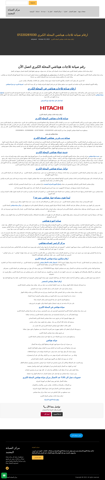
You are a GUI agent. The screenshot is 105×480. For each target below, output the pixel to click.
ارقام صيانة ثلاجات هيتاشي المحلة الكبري (62, 39)
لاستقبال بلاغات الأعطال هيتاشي (48, 262)
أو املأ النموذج (57, 414)
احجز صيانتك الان (76, 435)
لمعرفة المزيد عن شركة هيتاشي (14, 84)
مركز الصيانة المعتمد (11, 477)
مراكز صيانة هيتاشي (16, 205)
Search (33, 3)
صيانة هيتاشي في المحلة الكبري (52, 307)
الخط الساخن (37, 457)
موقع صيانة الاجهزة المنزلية (51, 399)
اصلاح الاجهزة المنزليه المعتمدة (52, 184)
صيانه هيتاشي (51, 340)
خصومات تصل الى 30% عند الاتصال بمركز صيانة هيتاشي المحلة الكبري (52, 377)
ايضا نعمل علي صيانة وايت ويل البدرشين (52, 100)
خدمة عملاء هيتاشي (94, 156)
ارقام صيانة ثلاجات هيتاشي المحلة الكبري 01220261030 (52, 35)
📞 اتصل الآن (45, 414)
